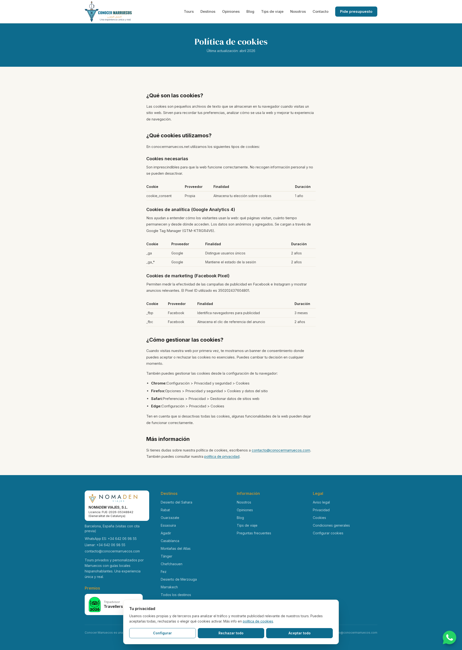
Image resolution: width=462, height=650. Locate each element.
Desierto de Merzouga (179, 579)
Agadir (166, 533)
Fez (164, 572)
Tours (189, 11)
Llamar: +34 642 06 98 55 (105, 545)
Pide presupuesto (356, 11)
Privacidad (321, 510)
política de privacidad (221, 456)
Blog (250, 11)
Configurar (162, 633)
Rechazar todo (231, 633)
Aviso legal (321, 502)
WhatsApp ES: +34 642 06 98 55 (111, 539)
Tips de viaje (272, 11)
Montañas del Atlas (176, 548)
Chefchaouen (171, 564)
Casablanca (170, 541)
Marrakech (169, 587)
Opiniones (231, 11)
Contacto (320, 11)
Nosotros (298, 11)
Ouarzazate (170, 518)
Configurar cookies (328, 533)
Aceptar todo (300, 633)
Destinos (207, 11)
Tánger (166, 556)
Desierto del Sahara (176, 502)
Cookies (319, 518)
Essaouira (168, 525)
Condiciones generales (331, 525)
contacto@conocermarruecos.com (281, 450)
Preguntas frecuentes (254, 533)
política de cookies (258, 621)
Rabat (165, 510)
